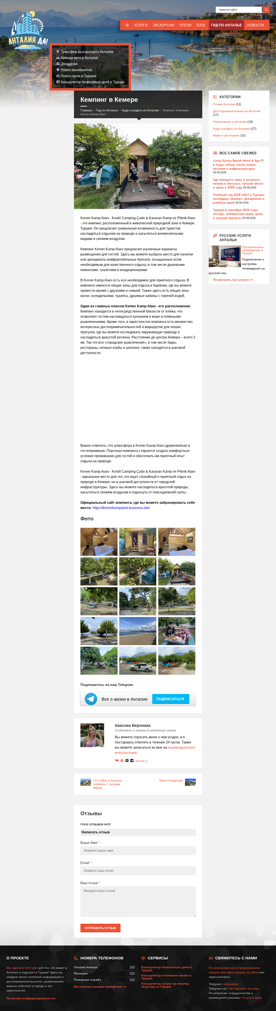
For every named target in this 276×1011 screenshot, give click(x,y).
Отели (185, 25)
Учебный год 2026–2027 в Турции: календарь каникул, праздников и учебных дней (239, 198)
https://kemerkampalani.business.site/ (121, 508)
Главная (86, 110)
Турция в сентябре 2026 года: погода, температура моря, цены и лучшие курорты (238, 213)
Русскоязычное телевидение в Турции (252, 250)
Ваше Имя (89, 843)
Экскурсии (163, 25)
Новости (255, 25)
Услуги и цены (252, 997)
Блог (201, 25)
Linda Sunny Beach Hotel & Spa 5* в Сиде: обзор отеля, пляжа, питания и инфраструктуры (238, 164)
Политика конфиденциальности (30, 998)
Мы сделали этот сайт (22, 968)
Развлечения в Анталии (229, 121)
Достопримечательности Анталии (236, 111)
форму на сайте (246, 972)
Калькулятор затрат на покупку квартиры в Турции (165, 985)
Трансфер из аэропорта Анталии (87, 52)
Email (85, 863)
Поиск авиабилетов (76, 70)
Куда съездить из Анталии (140, 110)
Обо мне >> (141, 760)
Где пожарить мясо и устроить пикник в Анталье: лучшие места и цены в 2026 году (238, 183)
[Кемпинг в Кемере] (99, 542)
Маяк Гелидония (171, 780)
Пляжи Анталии (224, 104)
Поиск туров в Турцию (78, 76)
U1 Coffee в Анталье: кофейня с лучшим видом (108, 784)
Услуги (141, 25)
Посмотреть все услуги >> (233, 279)
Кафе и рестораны (226, 135)
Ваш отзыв (90, 883)
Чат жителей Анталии (244, 988)
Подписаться (171, 699)
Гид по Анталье (226, 25)
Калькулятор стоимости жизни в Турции (166, 977)
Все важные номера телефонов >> (100, 986)
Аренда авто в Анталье (79, 58)
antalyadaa (230, 984)
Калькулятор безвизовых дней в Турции (92, 82)
